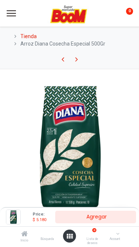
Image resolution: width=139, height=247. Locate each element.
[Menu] (11, 13)
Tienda (28, 36)
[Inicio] (24, 234)
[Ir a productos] (69, 60)
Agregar (96, 216)
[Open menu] (70, 236)
